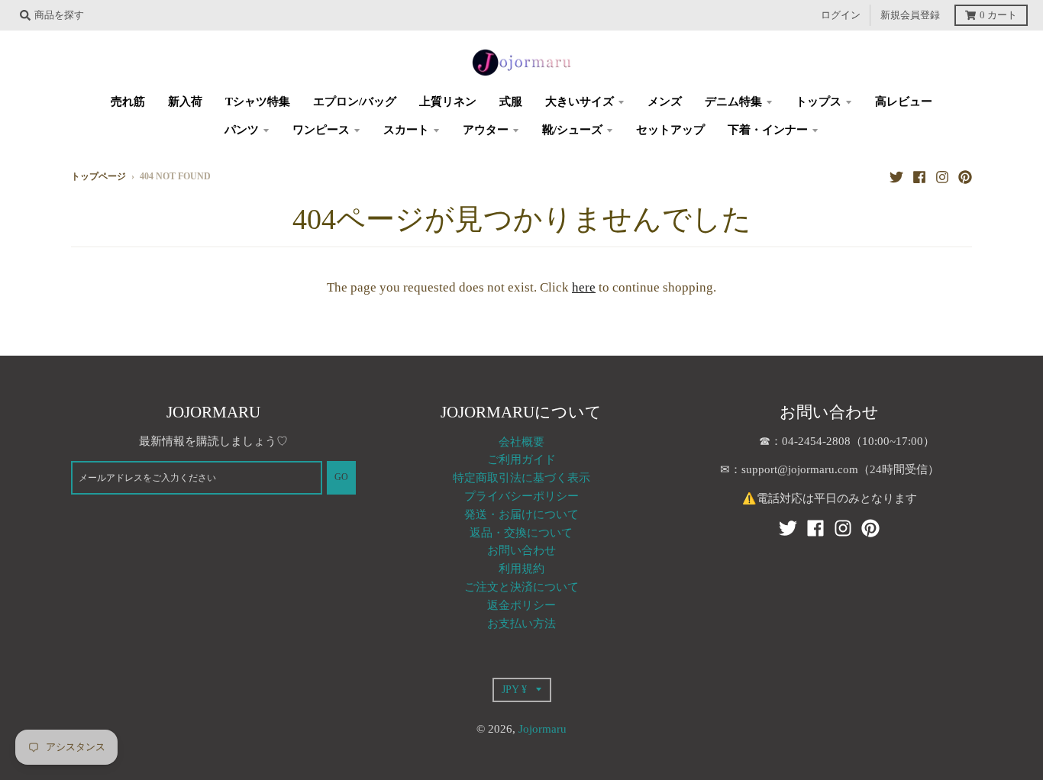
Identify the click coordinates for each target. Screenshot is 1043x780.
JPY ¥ (514, 689)
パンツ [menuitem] (241, 130)
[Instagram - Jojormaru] (942, 176)
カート (998, 15)
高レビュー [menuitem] (903, 101)
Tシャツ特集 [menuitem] (257, 101)
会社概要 (521, 442)
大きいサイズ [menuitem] (579, 101)
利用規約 (521, 568)
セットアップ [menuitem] (670, 130)
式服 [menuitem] (510, 101)
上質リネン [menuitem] (447, 101)
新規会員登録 (910, 15)
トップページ (98, 177)
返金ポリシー (521, 605)
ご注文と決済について (521, 587)
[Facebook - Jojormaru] (919, 176)
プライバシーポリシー (521, 496)
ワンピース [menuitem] (321, 130)
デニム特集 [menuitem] (733, 101)
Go (341, 477)
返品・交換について (521, 533)
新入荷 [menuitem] (185, 101)
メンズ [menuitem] (664, 101)
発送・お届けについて (521, 514)
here (584, 287)
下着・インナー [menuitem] (768, 130)
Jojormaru (542, 729)
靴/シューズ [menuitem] (572, 130)
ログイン (841, 15)
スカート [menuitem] (406, 130)
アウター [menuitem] (486, 130)
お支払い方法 (521, 623)
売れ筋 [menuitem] (128, 101)
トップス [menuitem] (818, 101)
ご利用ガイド (521, 459)
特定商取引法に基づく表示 (521, 478)
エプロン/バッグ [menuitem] (354, 101)
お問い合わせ (521, 550)
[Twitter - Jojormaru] (896, 176)
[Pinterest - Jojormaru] (965, 176)
